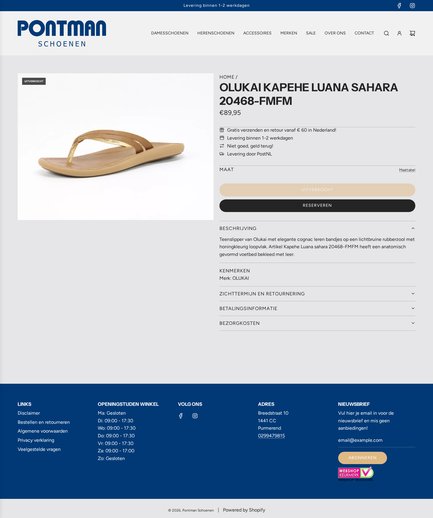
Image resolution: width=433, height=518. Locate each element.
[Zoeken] (386, 33)
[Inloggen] (399, 33)
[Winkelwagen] (412, 33)
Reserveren (317, 205)
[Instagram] (412, 6)
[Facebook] (399, 6)
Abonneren (362, 457)
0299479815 (271, 435)
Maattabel (407, 170)
